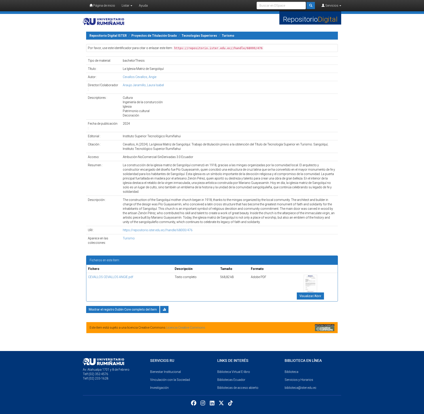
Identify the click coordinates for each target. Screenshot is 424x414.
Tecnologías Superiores (199, 35)
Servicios (332, 5)
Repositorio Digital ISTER (108, 35)
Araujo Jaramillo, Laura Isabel (143, 85)
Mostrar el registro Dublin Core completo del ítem (123, 309)
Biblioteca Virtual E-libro (233, 372)
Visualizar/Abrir (310, 296)
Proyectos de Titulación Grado (154, 35)
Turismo (228, 35)
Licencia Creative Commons (185, 327)
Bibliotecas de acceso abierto (237, 387)
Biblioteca (291, 372)
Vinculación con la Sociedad (170, 380)
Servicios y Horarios (299, 380)
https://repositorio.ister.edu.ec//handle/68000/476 (158, 230)
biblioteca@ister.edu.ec (300, 387)
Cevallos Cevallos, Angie (139, 77)
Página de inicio (104, 5)
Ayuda (143, 5)
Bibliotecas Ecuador (231, 380)
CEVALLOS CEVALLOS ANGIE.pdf (110, 277)
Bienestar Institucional (165, 372)
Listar (126, 5)
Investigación (159, 387)
